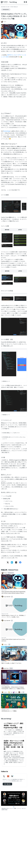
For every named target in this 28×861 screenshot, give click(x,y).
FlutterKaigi (6, 131)
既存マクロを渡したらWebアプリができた (11, 663)
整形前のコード (6, 381)
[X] (4, 776)
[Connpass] (8, 776)
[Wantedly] (12, 776)
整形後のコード (6, 414)
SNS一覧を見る (7, 784)
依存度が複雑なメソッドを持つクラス (11, 432)
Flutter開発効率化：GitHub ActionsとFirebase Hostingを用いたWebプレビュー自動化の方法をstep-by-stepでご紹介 (13, 688)
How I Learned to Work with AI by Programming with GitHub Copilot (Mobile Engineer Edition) (13, 592)
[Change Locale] (24, 2)
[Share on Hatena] (12, 562)
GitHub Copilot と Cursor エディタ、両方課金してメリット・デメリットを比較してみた (14, 616)
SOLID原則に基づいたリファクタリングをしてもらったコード (13, 437)
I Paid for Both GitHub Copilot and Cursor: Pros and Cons (13, 640)
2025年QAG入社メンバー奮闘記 (9, 711)
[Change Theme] (26, 2)
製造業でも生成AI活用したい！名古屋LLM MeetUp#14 (13, 808)
